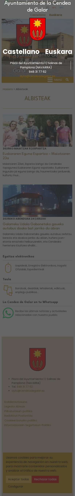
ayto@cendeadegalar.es (37, 76)
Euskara (58, 51)
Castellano (21, 51)
